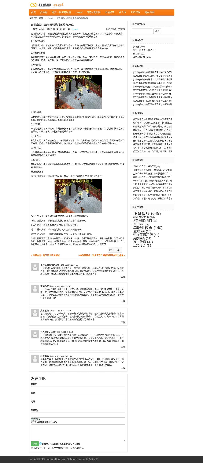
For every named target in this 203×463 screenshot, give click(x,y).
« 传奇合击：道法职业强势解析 (45, 255)
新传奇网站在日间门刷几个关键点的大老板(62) (155, 198)
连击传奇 (141, 224)
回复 (123, 277)
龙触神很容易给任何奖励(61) (146, 166)
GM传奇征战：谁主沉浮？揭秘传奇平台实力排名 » (101, 255)
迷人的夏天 (45, 332)
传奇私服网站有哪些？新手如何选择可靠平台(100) (156, 119)
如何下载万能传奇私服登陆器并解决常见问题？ (158, 101)
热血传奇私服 (146, 235)
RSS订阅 (135, 12)
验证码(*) (35, 410)
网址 (33, 401)
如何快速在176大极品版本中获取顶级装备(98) (154, 123)
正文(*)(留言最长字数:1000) (44, 422)
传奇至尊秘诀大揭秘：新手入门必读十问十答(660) (156, 191)
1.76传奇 (142, 245)
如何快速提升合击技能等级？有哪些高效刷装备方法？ (161, 79)
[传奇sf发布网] (40, 4)
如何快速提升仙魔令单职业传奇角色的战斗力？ (158, 83)
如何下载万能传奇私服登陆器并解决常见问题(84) (156, 137)
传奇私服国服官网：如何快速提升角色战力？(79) (156, 144)
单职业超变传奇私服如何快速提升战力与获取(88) (156, 130)
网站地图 (149, 12)
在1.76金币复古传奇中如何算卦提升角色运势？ (158, 104)
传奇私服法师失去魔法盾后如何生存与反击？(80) (156, 141)
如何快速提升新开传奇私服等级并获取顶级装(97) (156, 126)
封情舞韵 (44, 356)
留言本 (122, 12)
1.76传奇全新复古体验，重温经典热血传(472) (154, 184)
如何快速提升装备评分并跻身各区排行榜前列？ (158, 72)
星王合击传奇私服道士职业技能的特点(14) (152, 173)
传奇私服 (147, 213)
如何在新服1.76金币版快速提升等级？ (154, 90)
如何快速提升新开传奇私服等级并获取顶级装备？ (159, 76)
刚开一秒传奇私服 (61, 12)
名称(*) (34, 384)
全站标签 (109, 12)
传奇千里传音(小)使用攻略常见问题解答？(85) (154, 133)
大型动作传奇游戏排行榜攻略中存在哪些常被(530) (156, 188)
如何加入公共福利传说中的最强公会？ (154, 97)
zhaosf (78, 12)
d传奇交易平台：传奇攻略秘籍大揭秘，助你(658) (156, 180)
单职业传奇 (147, 227)
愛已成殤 (44, 310)
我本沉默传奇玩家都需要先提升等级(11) (151, 177)
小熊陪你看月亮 (47, 265)
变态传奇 (142, 238)
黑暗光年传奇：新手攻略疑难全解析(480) (152, 195)
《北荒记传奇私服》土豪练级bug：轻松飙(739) (155, 170)
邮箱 (33, 393)
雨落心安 (44, 286)
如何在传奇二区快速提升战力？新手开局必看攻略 (159, 93)
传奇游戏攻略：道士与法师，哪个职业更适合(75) (156, 151)
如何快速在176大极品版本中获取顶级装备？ (157, 86)
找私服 (43, 12)
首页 (33, 12)
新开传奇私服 (144, 217)
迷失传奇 (142, 231)
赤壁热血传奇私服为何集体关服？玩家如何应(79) (156, 148)
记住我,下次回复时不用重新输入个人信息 (61, 444)
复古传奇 (143, 242)
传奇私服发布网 (145, 220)
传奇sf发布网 (93, 12)
